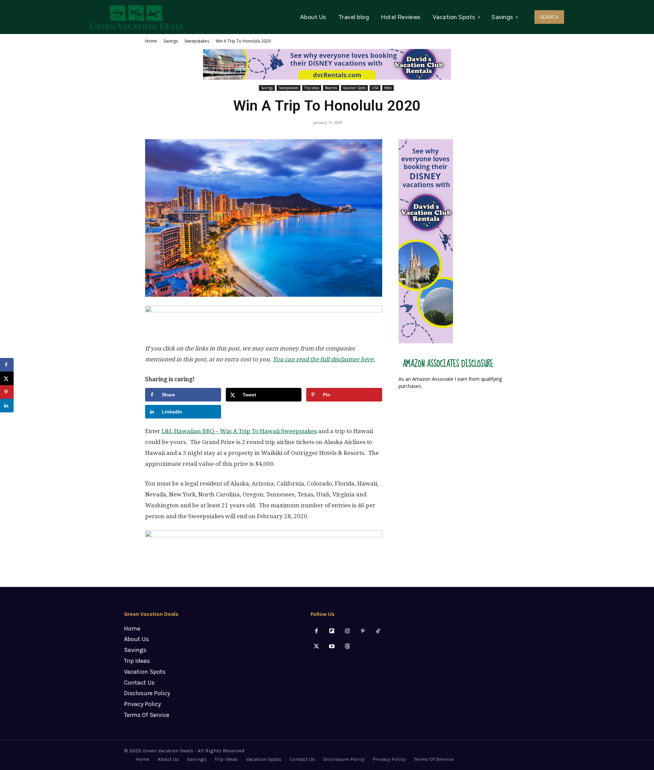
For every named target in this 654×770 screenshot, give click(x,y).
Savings (171, 41)
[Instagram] (347, 631)
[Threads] (347, 647)
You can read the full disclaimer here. (324, 359)
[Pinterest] (363, 631)
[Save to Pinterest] (7, 392)
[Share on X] (7, 378)
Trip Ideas (311, 87)
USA (375, 87)
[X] (317, 647)
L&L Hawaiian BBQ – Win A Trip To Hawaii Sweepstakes (239, 431)
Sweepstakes (196, 41)
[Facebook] (317, 631)
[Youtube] (332, 647)
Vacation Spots (354, 87)
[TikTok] (378, 631)
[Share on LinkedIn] (7, 405)
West (388, 87)
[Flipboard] (332, 631)
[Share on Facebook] (7, 365)
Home (151, 41)
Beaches (331, 87)
